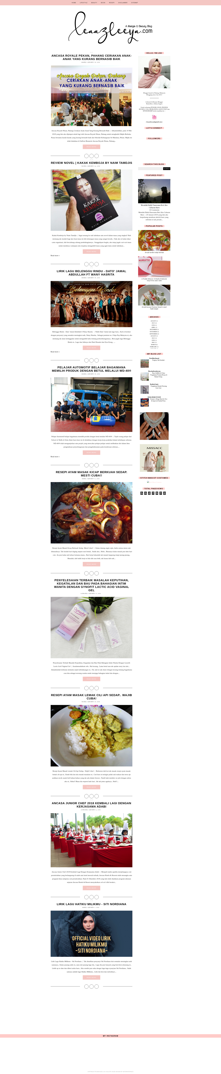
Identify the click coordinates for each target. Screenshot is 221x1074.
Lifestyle (83, 2)
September (153, 334)
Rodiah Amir (154, 384)
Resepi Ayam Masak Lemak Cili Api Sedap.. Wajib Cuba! (91, 696)
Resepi (112, 2)
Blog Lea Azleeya (105, 1071)
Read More (91, 146)
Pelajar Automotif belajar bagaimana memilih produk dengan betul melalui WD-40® (91, 369)
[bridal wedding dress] (154, 471)
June (153, 325)
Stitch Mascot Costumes (154, 478)
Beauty (94, 2)
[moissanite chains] (154, 439)
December (153, 329)
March (153, 344)
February (153, 346)
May (153, 342)
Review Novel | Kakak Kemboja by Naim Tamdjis (91, 162)
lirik (91, 267)
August (153, 321)
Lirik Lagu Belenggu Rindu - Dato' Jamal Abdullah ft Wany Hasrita (91, 272)
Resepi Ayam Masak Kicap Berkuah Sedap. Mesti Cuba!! (91, 473)
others (91, 364)
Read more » (55, 255)
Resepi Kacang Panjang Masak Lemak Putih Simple (154, 308)
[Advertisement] (91, 1009)
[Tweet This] (91, 156)
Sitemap (134, 2)
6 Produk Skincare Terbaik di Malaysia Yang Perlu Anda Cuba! (154, 280)
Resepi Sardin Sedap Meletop (154, 252)
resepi (91, 469)
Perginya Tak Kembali (158, 360)
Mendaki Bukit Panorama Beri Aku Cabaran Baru (154, 206)
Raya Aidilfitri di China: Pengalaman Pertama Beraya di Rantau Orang (158, 375)
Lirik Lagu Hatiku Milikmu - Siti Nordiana (91, 904)
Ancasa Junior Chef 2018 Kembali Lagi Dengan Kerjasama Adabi (91, 805)
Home (74, 2)
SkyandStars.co (128, 1071)
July (153, 323)
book (91, 159)
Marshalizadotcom (154, 371)
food (91, 52)
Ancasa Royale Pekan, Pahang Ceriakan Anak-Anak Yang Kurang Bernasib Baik (91, 57)
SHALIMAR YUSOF (154, 397)
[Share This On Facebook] (86, 156)
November (153, 331)
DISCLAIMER (122, 2)
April (153, 327)
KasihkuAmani (154, 358)
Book (103, 2)
